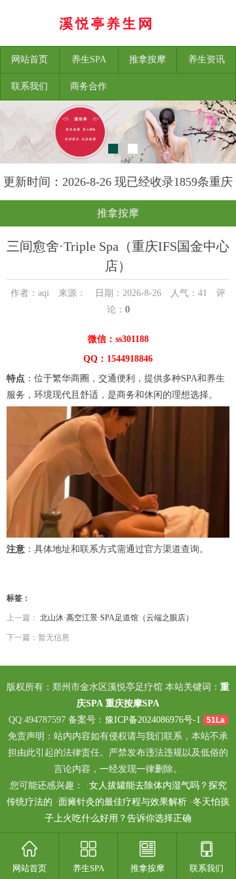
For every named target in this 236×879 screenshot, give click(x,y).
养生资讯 (206, 59)
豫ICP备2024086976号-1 (153, 720)
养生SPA (88, 59)
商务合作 (88, 86)
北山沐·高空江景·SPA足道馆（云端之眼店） (116, 617)
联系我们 (29, 86)
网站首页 (29, 59)
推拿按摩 (147, 59)
